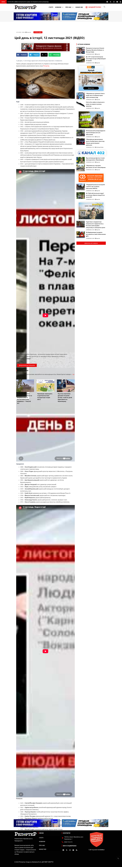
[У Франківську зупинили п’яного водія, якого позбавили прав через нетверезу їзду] (80, 96)
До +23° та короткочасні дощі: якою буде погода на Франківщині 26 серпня (96, 58)
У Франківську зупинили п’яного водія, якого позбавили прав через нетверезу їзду (95, 95)
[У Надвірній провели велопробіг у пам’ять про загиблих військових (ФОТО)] (80, 187)
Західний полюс (94, 7)
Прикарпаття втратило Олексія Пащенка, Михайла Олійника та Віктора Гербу (95, 50)
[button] (22, 55)
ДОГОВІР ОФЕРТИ (47, 862)
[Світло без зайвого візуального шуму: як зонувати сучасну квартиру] (80, 104)
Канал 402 (79, 7)
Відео (40, 32)
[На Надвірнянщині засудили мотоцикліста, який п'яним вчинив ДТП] (80, 234)
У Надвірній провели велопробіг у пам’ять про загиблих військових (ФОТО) (95, 186)
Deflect (102, 849)
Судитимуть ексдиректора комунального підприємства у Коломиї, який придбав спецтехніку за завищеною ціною (95, 224)
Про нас (68, 7)
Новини (58, 7)
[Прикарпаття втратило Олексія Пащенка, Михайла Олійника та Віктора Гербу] (80, 50)
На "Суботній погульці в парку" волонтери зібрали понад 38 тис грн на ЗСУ (95, 195)
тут (73, 374)
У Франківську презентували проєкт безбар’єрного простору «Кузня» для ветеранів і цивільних (95, 142)
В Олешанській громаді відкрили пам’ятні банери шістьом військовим (95, 132)
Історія (36, 32)
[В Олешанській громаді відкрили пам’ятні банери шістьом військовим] (80, 133)
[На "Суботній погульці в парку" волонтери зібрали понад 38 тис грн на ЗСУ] (80, 195)
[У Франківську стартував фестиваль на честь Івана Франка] (80, 168)
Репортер (46, 66)
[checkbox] (118, 858)
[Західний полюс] (86, 7)
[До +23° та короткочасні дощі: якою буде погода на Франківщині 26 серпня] (80, 59)
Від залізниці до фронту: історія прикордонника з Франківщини (95, 159)
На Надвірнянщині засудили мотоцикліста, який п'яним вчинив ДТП (96, 234)
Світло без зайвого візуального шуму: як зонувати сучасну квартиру (95, 104)
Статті (51, 7)
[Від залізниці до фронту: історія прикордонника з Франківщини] (80, 160)
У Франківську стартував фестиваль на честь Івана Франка (96, 166)
